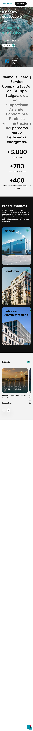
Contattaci (20, 4)
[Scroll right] (8, 410)
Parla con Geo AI (13, 40)
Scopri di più (6, 403)
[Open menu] (29, 4)
